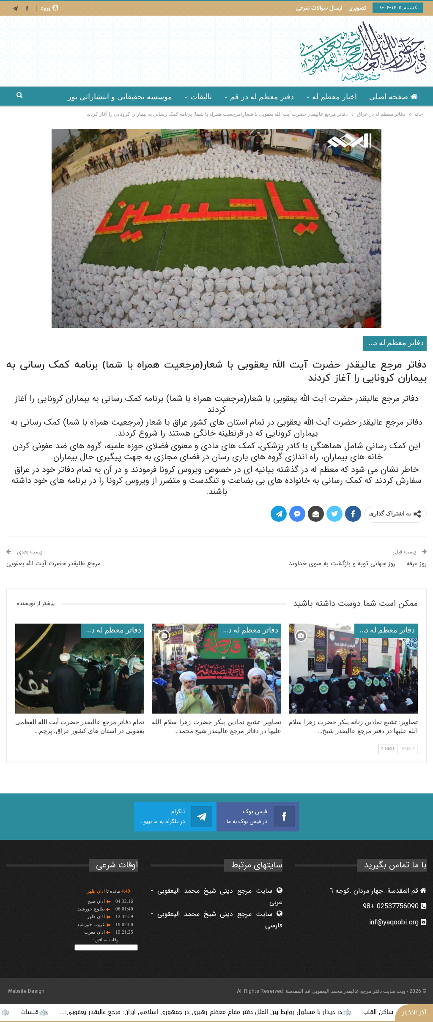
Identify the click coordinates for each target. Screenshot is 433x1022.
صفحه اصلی (388, 97)
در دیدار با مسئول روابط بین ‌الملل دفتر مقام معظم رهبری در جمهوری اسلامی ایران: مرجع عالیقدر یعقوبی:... (236, 1012)
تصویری (357, 8)
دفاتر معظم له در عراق (393, 343)
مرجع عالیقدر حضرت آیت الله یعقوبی (53, 564)
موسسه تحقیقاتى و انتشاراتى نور (120, 97)
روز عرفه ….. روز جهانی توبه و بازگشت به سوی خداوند (358, 564)
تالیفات (201, 97)
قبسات (65, 1012)
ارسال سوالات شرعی (319, 8)
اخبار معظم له (334, 97)
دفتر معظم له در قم (262, 97)
